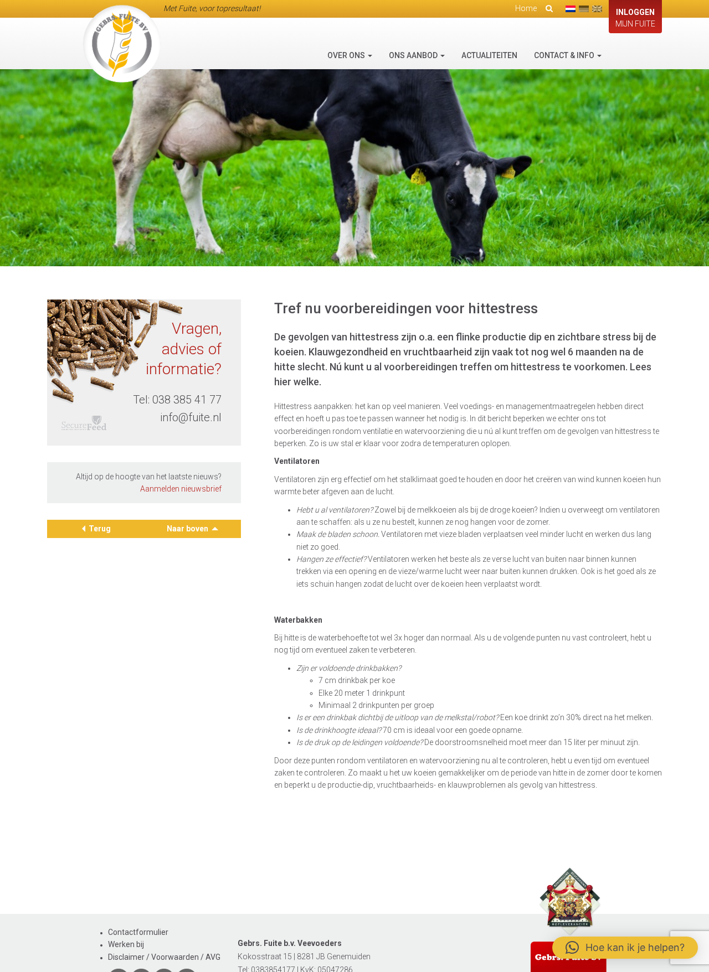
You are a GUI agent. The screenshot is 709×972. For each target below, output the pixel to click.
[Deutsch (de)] (584, 9)
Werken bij (126, 944)
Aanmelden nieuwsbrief (181, 488)
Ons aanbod (414, 55)
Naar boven (188, 528)
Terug (100, 528)
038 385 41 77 (187, 399)
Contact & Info (565, 55)
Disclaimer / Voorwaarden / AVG (164, 957)
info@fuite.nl (191, 416)
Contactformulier (138, 932)
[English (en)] (597, 9)
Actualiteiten (489, 55)
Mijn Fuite (635, 18)
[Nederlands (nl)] (571, 9)
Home (526, 8)
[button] (625, 948)
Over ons (347, 55)
